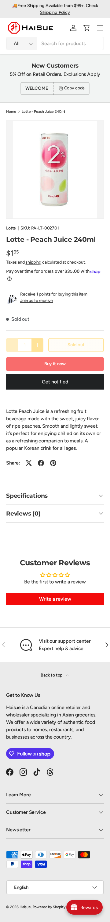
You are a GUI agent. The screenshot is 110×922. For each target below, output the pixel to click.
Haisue (25, 907)
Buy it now (55, 364)
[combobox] (55, 43)
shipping (33, 262)
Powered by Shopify (49, 907)
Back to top (52, 675)
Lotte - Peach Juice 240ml (43, 111)
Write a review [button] (55, 599)
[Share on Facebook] (41, 463)
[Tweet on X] (29, 463)
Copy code (74, 88)
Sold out (76, 344)
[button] (87, 28)
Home (11, 111)
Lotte (11, 228)
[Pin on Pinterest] (53, 463)
